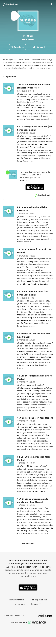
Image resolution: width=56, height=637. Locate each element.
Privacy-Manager (16, 600)
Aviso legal (20, 604)
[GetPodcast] (10, 4)
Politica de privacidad (37, 600)
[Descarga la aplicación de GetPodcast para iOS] (34, 187)
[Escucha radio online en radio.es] (44, 615)
